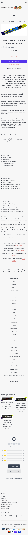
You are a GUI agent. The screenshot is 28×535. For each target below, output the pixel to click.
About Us (3, 498)
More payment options (14, 64)
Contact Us (4, 500)
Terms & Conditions (7, 504)
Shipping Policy (5, 506)
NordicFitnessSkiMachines (16, 524)
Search (3, 496)
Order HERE (18, 245)
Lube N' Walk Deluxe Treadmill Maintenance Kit (7, 404)
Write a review (14, 466)
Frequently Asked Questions (9, 502)
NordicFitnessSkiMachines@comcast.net (12, 516)
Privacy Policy (5, 508)
